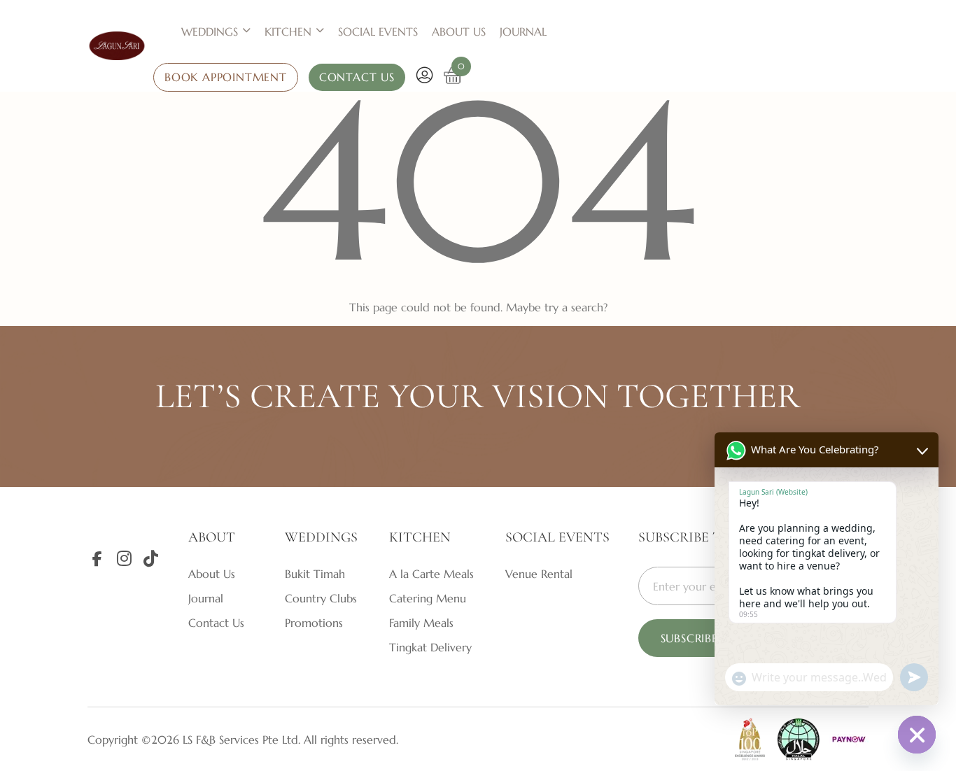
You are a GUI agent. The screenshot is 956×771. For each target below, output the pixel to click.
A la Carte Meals (431, 574)
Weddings (209, 31)
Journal (523, 31)
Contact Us (216, 623)
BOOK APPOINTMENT (225, 77)
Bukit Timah (315, 574)
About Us (459, 31)
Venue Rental (538, 574)
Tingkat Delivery (430, 647)
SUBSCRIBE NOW (706, 638)
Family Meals (421, 623)
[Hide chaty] (917, 735)
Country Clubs (321, 598)
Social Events (378, 31)
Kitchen (288, 31)
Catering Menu (427, 598)
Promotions (314, 623)
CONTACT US (357, 77)
